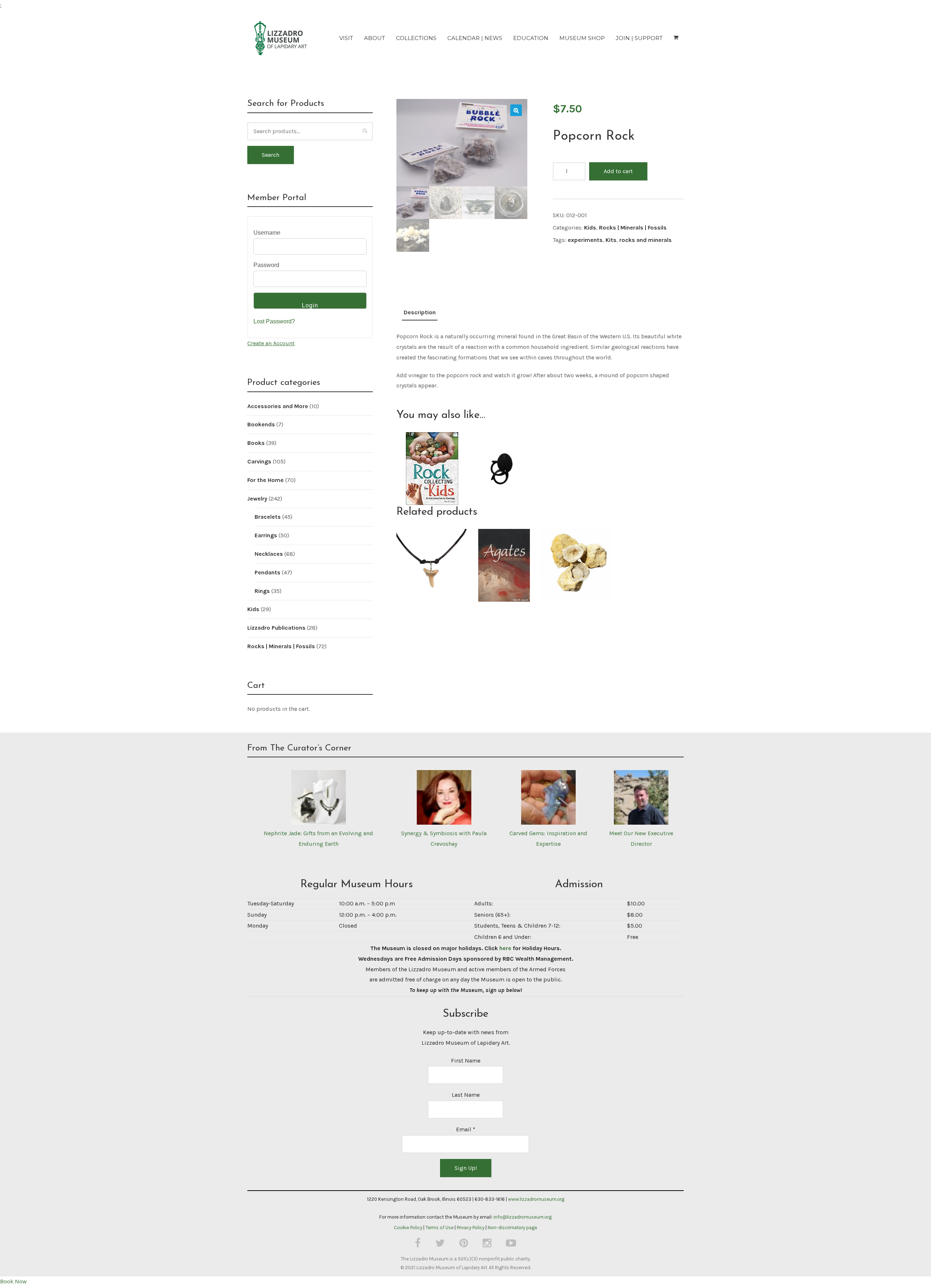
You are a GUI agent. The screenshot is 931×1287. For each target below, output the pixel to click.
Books (256, 442)
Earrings (266, 535)
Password (266, 265)
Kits (611, 239)
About (374, 38)
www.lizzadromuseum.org (536, 1199)
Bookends (261, 424)
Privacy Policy (470, 1227)
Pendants (267, 572)
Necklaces (269, 553)
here (505, 948)
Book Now (13, 1281)
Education (530, 38)
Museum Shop (582, 38)
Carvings (259, 461)
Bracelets (268, 516)
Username (266, 233)
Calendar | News (474, 38)
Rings (262, 590)
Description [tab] (420, 312)
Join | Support (639, 38)
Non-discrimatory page (512, 1227)
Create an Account (271, 343)
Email (465, 1129)
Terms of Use (439, 1227)
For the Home (265, 480)
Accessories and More (277, 406)
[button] (516, 110)
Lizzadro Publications (276, 627)
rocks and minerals (645, 239)
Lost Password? (274, 321)
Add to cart (618, 171)
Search (270, 154)
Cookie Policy (408, 1227)
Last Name (466, 1094)
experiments (585, 239)
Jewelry (257, 498)
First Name (465, 1060)
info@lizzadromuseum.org (523, 1217)
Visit (346, 38)
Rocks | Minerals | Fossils (633, 227)
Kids (590, 227)
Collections (416, 38)
